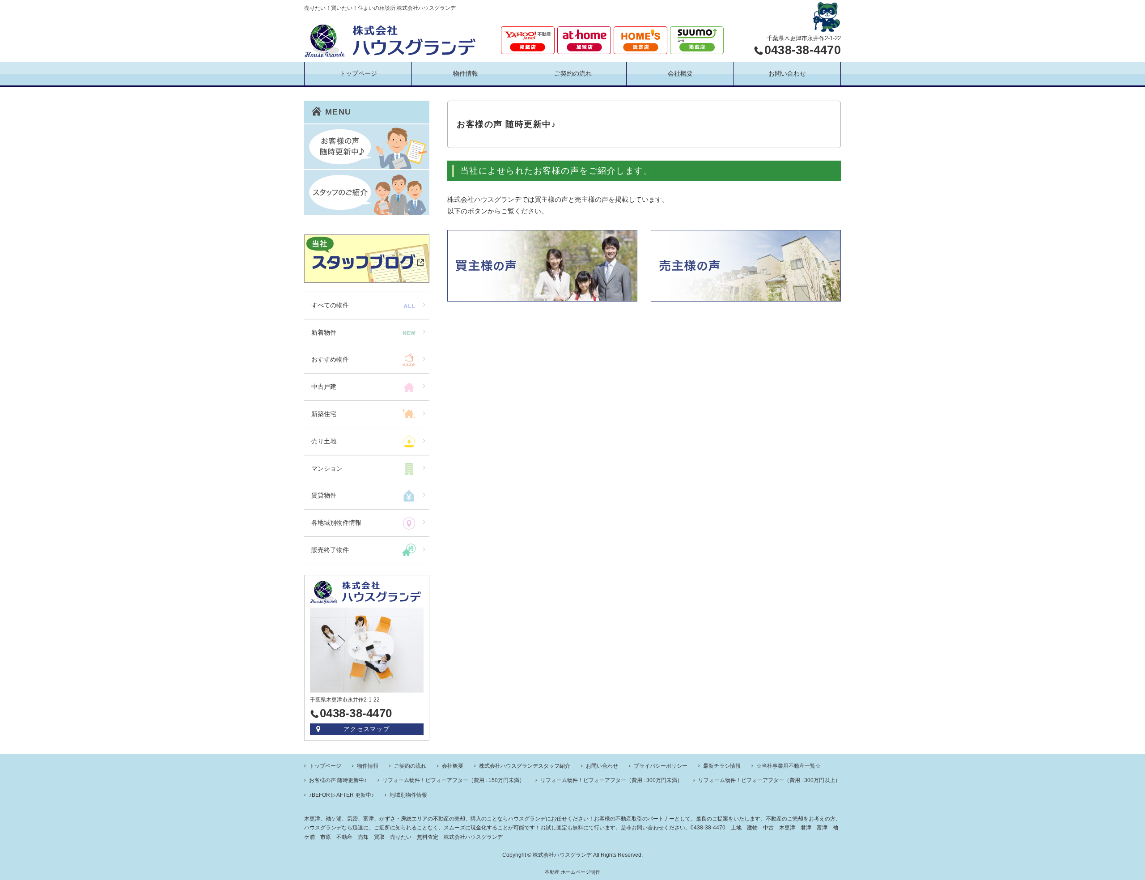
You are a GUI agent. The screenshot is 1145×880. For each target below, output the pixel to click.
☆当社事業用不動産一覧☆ (788, 766)
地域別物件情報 (408, 795)
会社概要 (680, 73)
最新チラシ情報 (722, 766)
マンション (327, 468)
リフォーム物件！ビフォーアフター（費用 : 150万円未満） (453, 780)
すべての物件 (330, 305)
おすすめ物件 (330, 359)
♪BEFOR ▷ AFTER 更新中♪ (341, 795)
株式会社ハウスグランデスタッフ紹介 (524, 766)
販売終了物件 (330, 549)
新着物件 (323, 332)
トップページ (358, 73)
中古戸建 (323, 386)
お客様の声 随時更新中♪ (338, 780)
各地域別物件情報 (336, 522)
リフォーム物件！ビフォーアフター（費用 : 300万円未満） (611, 780)
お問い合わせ (787, 73)
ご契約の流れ (573, 73)
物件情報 (465, 73)
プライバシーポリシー (660, 766)
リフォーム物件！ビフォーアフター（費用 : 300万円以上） (769, 780)
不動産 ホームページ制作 (572, 872)
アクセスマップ (367, 729)
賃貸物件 (323, 495)
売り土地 (323, 441)
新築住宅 (323, 413)
